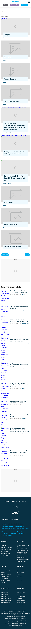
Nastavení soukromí (11, 621)
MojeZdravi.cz (4, 11)
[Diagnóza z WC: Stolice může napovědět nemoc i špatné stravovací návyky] (5, 371)
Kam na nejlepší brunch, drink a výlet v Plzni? (19, 415)
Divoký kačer (4, 582)
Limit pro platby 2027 (21, 596)
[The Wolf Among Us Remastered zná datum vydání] (5, 312)
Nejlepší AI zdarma (5, 596)
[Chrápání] (15, 26)
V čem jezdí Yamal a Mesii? (6, 549)
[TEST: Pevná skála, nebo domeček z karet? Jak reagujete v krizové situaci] (5, 327)
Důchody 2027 (20, 598)
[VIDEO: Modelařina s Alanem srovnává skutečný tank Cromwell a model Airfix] (5, 391)
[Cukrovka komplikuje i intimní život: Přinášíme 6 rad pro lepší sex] (15, 168)
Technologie (5, 588)
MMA (18, 570)
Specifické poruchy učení (12, 247)
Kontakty (7, 501)
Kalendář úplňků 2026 (5, 553)
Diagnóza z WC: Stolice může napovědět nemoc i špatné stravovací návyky (19, 364)
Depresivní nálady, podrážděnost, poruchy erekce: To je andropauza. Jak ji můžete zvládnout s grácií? (14, 126)
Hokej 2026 (19, 574)
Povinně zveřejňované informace (15, 625)
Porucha (10, 11)
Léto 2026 (20, 541)
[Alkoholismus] (15, 194)
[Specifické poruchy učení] (15, 238)
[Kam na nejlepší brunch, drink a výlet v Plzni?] (5, 420)
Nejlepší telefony (4, 594)
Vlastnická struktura (20, 621)
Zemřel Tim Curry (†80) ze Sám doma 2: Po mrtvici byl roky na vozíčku (19, 291)
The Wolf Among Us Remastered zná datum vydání (19, 307)
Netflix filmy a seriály (5, 602)
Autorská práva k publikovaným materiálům (15, 616)
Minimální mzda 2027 (21, 600)
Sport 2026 (20, 566)
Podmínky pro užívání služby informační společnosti (15, 618)
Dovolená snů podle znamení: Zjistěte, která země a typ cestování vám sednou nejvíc (20, 452)
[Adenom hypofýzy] (15, 71)
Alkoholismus (8, 202)
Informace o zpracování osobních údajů (13, 620)
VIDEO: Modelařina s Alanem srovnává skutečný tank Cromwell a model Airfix (19, 385)
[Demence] (15, 49)
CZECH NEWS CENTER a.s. (21, 610)
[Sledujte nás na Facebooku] (14, 507)
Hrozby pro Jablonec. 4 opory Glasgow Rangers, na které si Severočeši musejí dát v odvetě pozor (19, 430)
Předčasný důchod (21, 592)
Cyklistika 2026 (20, 583)
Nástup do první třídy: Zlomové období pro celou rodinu (15, 153)
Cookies (23, 620)
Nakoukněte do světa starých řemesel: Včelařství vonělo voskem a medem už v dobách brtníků (19, 339)
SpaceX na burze (4, 592)
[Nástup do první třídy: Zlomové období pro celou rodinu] (15, 143)
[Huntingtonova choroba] (15, 93)
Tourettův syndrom (10, 224)
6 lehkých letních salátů (22, 561)
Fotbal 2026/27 (20, 572)
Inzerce (13, 501)
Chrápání (7, 34)
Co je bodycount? (4, 555)
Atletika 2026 (20, 581)
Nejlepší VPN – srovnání (6, 600)
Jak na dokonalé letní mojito (22, 559)
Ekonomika (20, 588)
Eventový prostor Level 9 (12, 533)
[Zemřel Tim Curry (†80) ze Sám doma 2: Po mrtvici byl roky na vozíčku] (5, 297)
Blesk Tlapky (14, 524)
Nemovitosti (8, 528)
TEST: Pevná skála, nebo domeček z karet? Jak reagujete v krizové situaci (19, 320)
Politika (3, 566)
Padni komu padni (4, 578)
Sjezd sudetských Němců (6, 574)
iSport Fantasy (9, 526)
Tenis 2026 (19, 576)
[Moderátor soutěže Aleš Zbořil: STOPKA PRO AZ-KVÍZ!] (5, 406)
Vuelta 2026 (9, 535)
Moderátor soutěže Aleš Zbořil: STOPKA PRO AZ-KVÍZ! (18, 402)
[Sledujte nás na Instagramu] (17, 507)
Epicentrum (3, 545)
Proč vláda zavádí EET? (5, 576)
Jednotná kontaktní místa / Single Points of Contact (15, 623)
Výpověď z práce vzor (5, 580)
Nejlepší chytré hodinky (6, 598)
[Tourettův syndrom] (15, 216)
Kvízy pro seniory (4, 551)
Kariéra (24, 501)
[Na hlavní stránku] (15, 2)
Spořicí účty (19, 594)
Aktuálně (4, 541)
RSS (19, 501)
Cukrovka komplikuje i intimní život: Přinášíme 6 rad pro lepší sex (14, 178)
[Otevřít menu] (29, 2)
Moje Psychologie (5, 524)
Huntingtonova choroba (12, 101)
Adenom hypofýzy (10, 79)
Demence (7, 57)
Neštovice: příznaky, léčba (6, 547)
